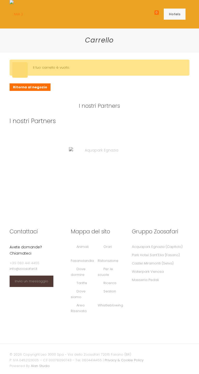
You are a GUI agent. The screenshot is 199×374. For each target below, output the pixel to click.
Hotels (174, 14)
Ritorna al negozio (30, 87)
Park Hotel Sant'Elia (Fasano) (156, 255)
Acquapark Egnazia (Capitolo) (157, 246)
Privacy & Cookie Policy (124, 360)
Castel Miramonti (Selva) (153, 263)
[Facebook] (149, 354)
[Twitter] (156, 354)
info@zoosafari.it (23, 268)
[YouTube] (163, 354)
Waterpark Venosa (148, 271)
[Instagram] (170, 354)
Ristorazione (108, 260)
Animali (82, 246)
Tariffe (81, 282)
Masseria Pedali (145, 279)
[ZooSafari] (16, 14)
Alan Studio (40, 365)
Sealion (109, 291)
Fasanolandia (82, 260)
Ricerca (109, 282)
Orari (107, 246)
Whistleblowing (110, 305)
